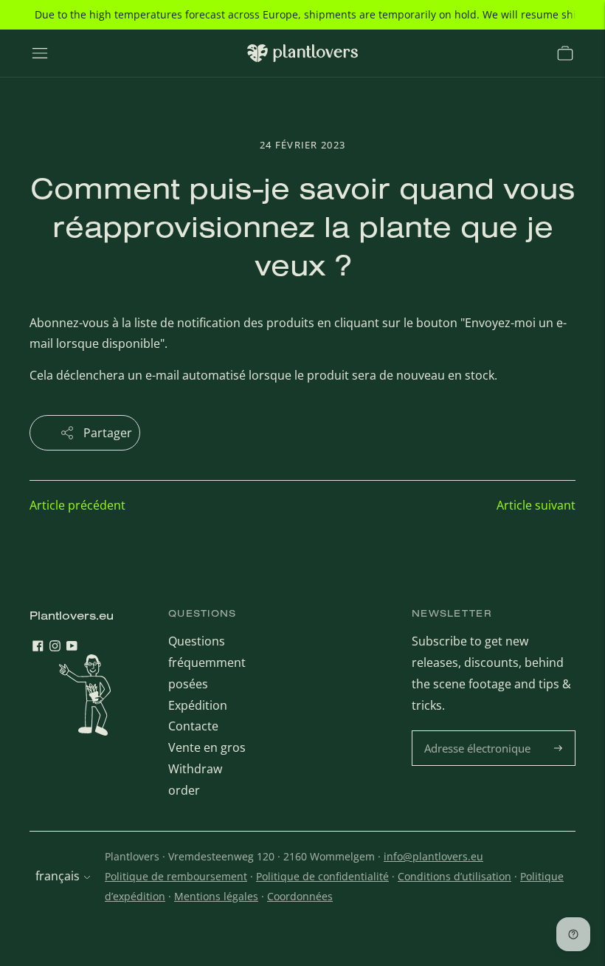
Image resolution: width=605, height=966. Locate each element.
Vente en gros (207, 747)
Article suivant (536, 505)
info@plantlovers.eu (433, 856)
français (57, 876)
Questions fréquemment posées (207, 662)
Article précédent (77, 505)
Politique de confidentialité (322, 876)
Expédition (197, 705)
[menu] (40, 53)
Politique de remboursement (176, 876)
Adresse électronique (479, 731)
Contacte (193, 726)
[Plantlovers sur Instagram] (54, 647)
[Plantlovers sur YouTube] (71, 647)
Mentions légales (216, 896)
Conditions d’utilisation (454, 876)
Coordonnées (300, 896)
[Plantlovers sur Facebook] (38, 647)
